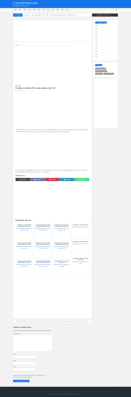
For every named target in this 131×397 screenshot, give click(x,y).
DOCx (65, 170)
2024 (34, 9)
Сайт (14, 367)
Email (14, 360)
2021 (20, 9)
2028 (53, 9)
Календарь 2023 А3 (40, 14)
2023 (29, 9)
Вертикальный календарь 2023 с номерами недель (63, 14)
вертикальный (100, 68)
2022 (25, 9)
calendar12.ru (25, 3)
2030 (62, 9)
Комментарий (17, 334)
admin (16, 90)
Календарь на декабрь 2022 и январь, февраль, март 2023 (75, 321)
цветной (99, 73)
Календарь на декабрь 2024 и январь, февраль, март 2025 (30, 321)
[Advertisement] (52, 30)
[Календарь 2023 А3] (33, 14)
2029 (58, 9)
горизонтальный (101, 71)
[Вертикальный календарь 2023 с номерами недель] (48, 14)
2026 (43, 9)
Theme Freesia (78, 394)
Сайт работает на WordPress (56, 394)
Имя (14, 354)
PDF (23, 172)
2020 (15, 9)
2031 (67, 9)
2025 (39, 9)
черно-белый (108, 73)
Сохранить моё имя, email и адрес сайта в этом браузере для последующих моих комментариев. (29, 376)
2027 (48, 9)
